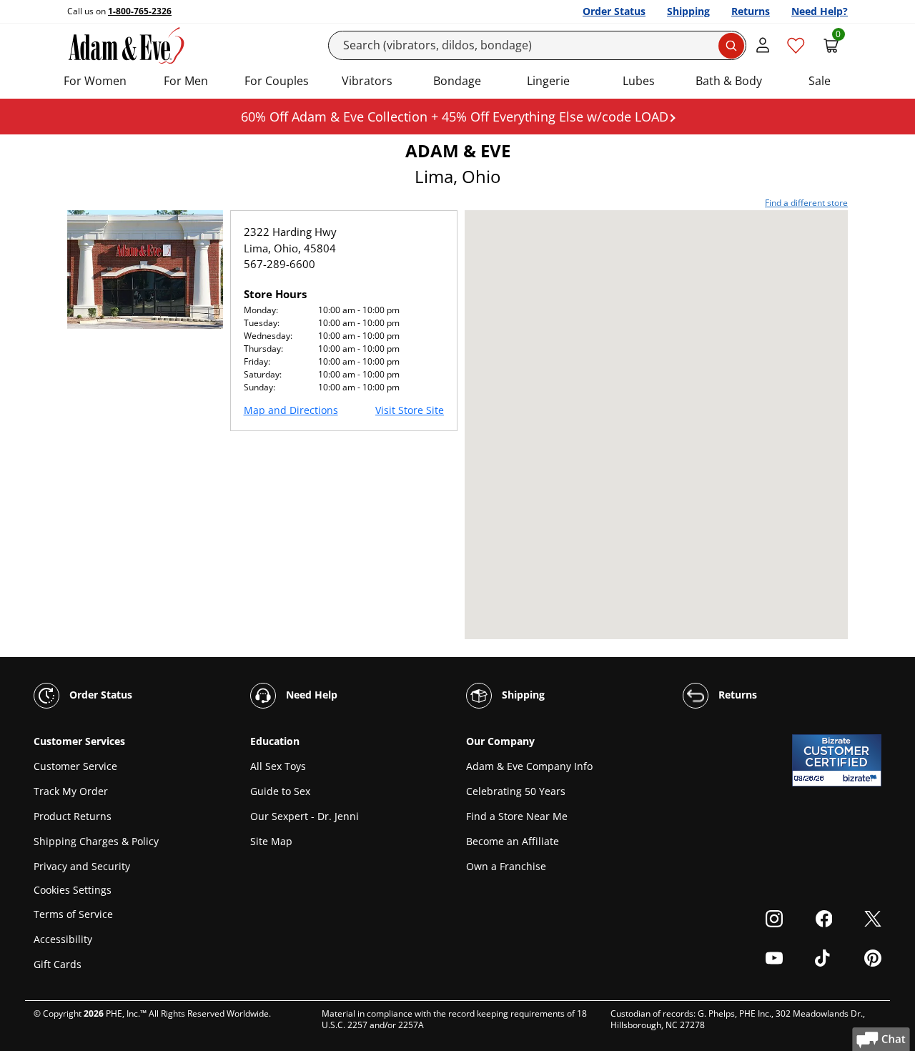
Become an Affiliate (512, 841)
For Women (95, 81)
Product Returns (73, 816)
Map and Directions (291, 410)
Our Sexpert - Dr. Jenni (304, 816)
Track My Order (71, 791)
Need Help (310, 694)
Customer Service (75, 766)
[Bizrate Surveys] (861, 778)
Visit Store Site (409, 410)
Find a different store (806, 203)
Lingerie (548, 81)
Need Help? (819, 11)
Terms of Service (73, 914)
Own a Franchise (506, 866)
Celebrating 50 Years (515, 791)
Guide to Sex (280, 791)
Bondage (457, 81)
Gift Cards (57, 964)
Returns (750, 11)
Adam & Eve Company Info (529, 766)
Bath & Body (729, 81)
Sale (819, 81)
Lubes (639, 81)
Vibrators (367, 81)
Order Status (614, 11)
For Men (186, 81)
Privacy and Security (82, 866)
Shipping (688, 11)
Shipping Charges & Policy (96, 841)
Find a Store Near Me (517, 816)
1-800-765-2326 (140, 11)
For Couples (276, 81)
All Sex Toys (278, 766)
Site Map (271, 841)
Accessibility (63, 939)
